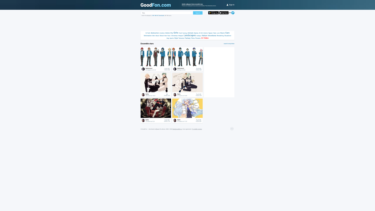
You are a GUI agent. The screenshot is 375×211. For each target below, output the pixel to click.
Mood (162, 36)
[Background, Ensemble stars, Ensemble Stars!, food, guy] (187, 92)
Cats (214, 33)
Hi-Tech (148, 33)
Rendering (220, 36)
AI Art (201, 33)
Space (210, 33)
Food (180, 33)
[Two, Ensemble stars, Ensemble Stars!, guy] (156, 92)
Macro (222, 33)
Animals (190, 33)
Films (193, 38)
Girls (176, 33)
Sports (172, 38)
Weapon (180, 36)
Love (218, 33)
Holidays (198, 36)
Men (153, 36)
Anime (167, 33)
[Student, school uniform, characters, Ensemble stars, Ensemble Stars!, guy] (156, 66)
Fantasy (187, 38)
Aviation (162, 33)
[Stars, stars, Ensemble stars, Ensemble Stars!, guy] (156, 117)
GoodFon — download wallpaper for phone (153, 129)
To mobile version (197, 129)
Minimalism (148, 36)
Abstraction (155, 33)
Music (157, 36)
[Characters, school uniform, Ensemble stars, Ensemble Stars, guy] (187, 66)
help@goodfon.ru (177, 129)
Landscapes (190, 35)
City (171, 33)
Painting (184, 33)
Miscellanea (212, 35)
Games (196, 33)
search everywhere (229, 43)
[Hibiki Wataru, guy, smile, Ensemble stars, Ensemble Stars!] (187, 117)
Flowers (198, 38)
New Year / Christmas (171, 36)
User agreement (187, 129)
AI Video (204, 38)
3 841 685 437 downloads (158, 15)
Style (176, 38)
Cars (227, 33)
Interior (205, 33)
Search (198, 13)
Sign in (231, 5)
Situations (227, 36)
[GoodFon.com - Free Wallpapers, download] (156, 5)
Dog (168, 38)
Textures (181, 38)
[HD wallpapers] (213, 12)
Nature (204, 35)
